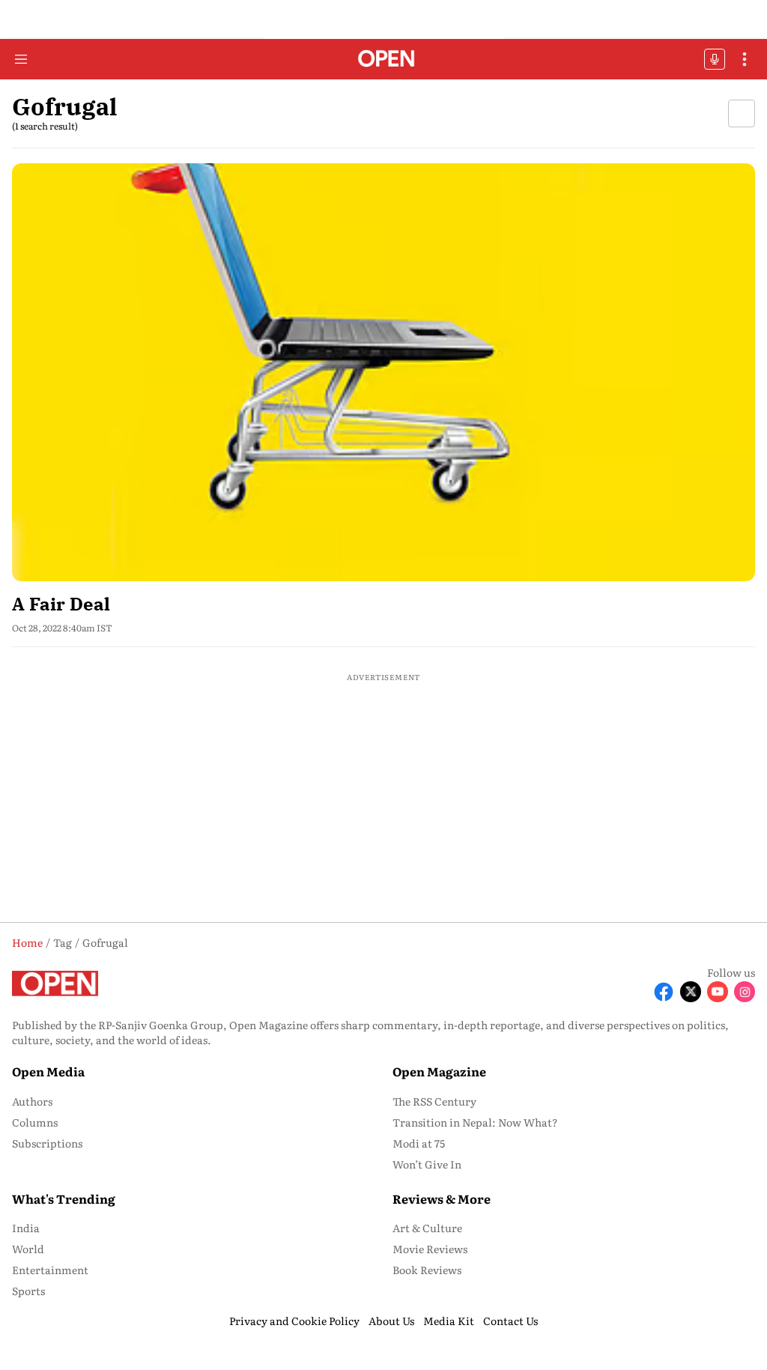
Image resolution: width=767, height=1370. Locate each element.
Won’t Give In (426, 1164)
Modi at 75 (418, 1143)
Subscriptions (47, 1143)
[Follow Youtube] (717, 991)
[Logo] (384, 59)
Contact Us (510, 1320)
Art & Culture (427, 1227)
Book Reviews (426, 1269)
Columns (35, 1122)
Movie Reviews (429, 1248)
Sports (28, 1290)
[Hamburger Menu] (21, 59)
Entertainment (50, 1269)
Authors (32, 1101)
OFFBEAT (714, 59)
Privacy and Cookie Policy (294, 1320)
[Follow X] (690, 991)
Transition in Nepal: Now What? (475, 1122)
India (26, 1227)
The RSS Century (434, 1101)
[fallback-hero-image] (383, 372)
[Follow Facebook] (663, 991)
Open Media (48, 1071)
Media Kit (448, 1320)
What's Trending (63, 1198)
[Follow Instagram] (744, 991)
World (28, 1248)
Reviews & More (441, 1198)
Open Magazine (439, 1071)
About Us (391, 1320)
